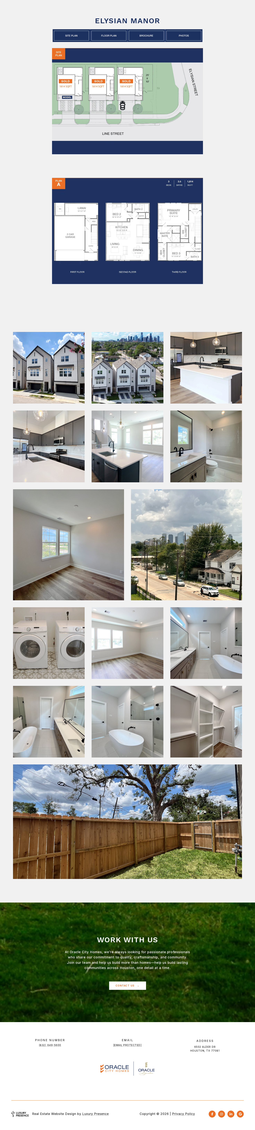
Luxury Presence (95, 1114)
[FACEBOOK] (212, 1114)
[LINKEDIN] (230, 1114)
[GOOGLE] (240, 1114)
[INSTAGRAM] (221, 1114)
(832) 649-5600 (50, 1045)
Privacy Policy (183, 1114)
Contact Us (126, 985)
